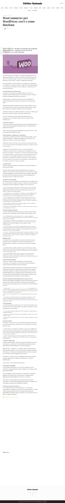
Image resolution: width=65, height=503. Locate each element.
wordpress (16, 397)
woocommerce (11, 397)
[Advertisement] (20, 39)
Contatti (29, 492)
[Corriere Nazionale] (32, 3)
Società (29, 10)
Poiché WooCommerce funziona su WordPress (20, 288)
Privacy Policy (34, 492)
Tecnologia (34, 10)
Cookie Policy (40, 501)
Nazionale (5, 15)
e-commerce (7, 397)
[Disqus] (22, 412)
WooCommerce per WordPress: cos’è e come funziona (19, 21)
